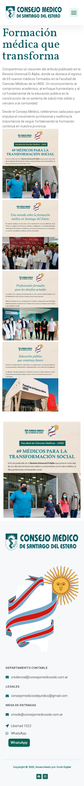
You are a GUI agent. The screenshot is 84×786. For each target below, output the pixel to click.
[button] (74, 12)
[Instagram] (45, 776)
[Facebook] (39, 776)
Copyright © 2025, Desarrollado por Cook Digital (42, 767)
